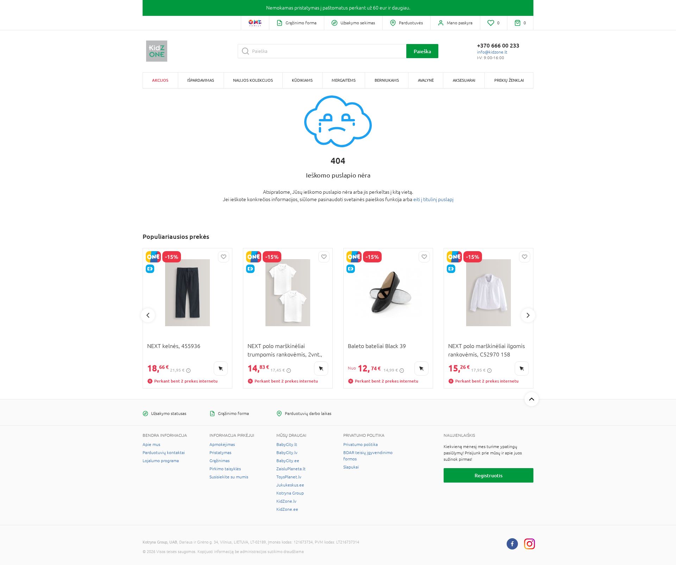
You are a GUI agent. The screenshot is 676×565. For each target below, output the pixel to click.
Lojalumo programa (161, 460)
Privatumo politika (360, 444)
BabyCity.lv (287, 452)
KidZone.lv (286, 501)
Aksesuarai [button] (464, 80)
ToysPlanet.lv (288, 476)
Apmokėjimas (222, 444)
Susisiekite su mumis (228, 476)
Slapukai (351, 467)
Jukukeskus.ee (290, 485)
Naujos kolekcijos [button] (253, 80)
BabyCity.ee (287, 460)
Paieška (422, 51)
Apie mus (151, 444)
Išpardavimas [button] (200, 80)
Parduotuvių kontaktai (164, 452)
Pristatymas (220, 452)
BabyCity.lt (286, 444)
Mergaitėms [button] (344, 80)
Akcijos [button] (160, 80)
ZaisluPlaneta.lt (291, 468)
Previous (148, 315)
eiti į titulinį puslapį (433, 199)
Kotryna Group (290, 493)
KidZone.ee (287, 509)
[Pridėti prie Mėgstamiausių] (223, 257)
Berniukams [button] (387, 80)
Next (528, 315)
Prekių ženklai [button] (509, 80)
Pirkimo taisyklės (225, 468)
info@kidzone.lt (492, 52)
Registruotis (488, 475)
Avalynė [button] (426, 80)
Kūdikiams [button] (302, 80)
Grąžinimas (219, 460)
